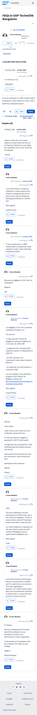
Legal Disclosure (27, 699)
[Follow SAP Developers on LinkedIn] (24, 687)
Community (14, 3)
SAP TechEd (6, 54)
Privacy (9, 693)
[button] (10, 47)
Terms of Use (28, 693)
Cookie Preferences (9, 710)
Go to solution (19, 30)
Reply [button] (30, 111)
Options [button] (33, 23)
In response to (22, 181)
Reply (7, 166)
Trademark (9, 704)
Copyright (9, 699)
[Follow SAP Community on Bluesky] (16, 687)
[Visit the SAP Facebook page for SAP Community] (13, 687)
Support (28, 704)
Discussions (7, 8)
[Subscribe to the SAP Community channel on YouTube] (20, 687)
